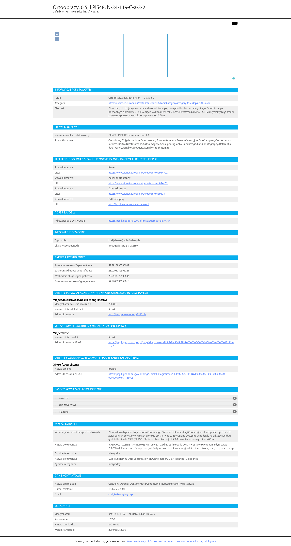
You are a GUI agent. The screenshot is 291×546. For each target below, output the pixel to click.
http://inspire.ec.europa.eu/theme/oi (128, 204)
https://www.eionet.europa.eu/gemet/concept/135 (136, 194)
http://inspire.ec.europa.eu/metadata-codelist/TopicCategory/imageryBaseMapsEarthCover (159, 103)
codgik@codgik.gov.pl (120, 494)
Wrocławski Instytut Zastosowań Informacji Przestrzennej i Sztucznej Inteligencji (171, 541)
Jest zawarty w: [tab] (147, 405)
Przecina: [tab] (147, 412)
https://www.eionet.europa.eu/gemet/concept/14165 (138, 183)
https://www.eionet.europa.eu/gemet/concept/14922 (138, 172)
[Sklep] (234, 25)
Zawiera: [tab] (147, 398)
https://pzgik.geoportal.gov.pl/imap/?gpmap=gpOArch (139, 221)
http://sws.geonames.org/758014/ (127, 314)
